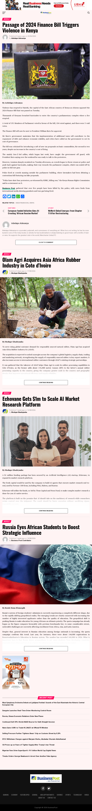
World (86, 795)
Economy (14, 795)
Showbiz (60, 795)
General (34, 795)
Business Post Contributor (21, 540)
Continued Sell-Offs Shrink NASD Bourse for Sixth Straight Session (28, 722)
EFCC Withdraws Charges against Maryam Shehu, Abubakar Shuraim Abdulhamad (34, 739)
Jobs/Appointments (47, 795)
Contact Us (52, 797)
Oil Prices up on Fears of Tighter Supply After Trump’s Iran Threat (28, 745)
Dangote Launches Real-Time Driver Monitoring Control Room (26, 711)
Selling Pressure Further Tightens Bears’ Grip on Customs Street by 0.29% (31, 733)
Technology (77, 795)
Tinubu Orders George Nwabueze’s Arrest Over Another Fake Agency (29, 756)
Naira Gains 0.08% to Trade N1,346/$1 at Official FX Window (25, 728)
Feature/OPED (24, 795)
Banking (6, 795)
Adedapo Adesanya (18, 38)
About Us (41, 797)
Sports (68, 795)
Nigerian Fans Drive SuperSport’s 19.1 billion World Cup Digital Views (29, 751)
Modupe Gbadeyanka (19, 273)
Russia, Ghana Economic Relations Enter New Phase (22, 716)
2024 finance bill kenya (25, 203)
